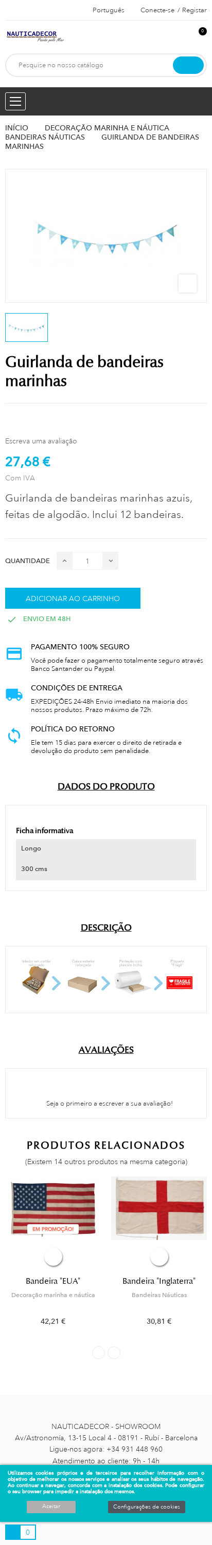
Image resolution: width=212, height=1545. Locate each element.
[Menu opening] (15, 101)
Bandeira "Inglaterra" (159, 1281)
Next (114, 1352)
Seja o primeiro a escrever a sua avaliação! (109, 1103)
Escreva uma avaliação (41, 441)
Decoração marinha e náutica (53, 1295)
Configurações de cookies (146, 1507)
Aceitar (51, 1506)
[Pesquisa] (188, 65)
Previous (98, 1352)
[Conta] (181, 36)
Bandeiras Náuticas (159, 1295)
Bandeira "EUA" (53, 1281)
